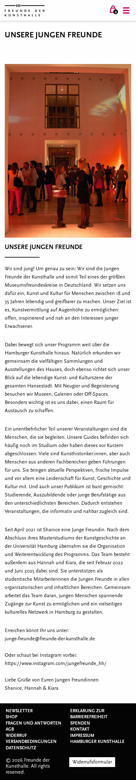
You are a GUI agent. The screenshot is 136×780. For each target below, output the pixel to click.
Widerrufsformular (92, 762)
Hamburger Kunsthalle (97, 741)
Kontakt (80, 729)
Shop (11, 716)
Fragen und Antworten (33, 723)
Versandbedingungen (31, 741)
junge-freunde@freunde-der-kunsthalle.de (50, 639)
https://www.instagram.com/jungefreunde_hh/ (56, 663)
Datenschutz (21, 748)
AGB (10, 729)
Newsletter (19, 710)
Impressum (82, 735)
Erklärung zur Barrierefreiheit (89, 714)
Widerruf (16, 735)
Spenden (80, 723)
